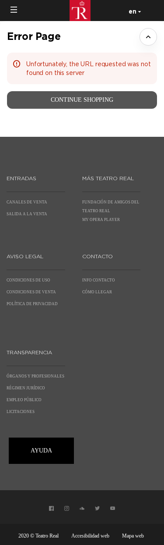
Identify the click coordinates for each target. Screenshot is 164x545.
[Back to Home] (82, 10)
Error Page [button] (33, 36)
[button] (14, 9)
